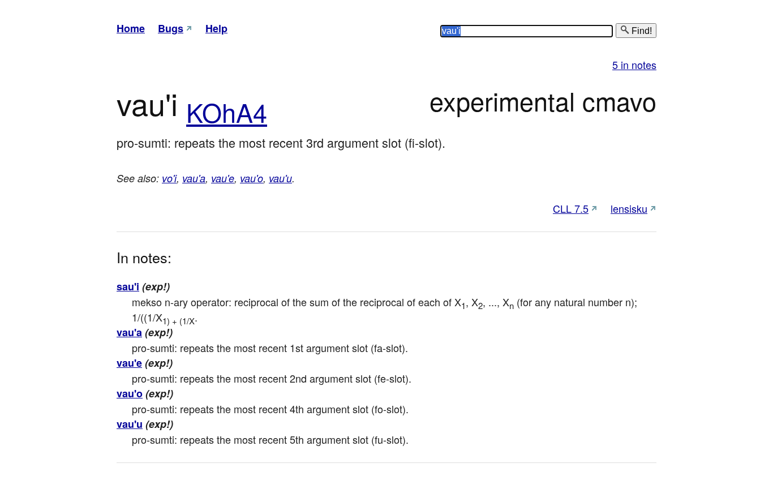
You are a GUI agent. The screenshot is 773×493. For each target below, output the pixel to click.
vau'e (222, 178)
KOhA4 (226, 111)
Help (216, 28)
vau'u (280, 178)
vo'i (169, 178)
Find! (640, 31)
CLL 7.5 (571, 208)
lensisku (629, 208)
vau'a (193, 178)
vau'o (251, 178)
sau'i (128, 286)
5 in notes (634, 64)
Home (131, 28)
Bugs (170, 28)
